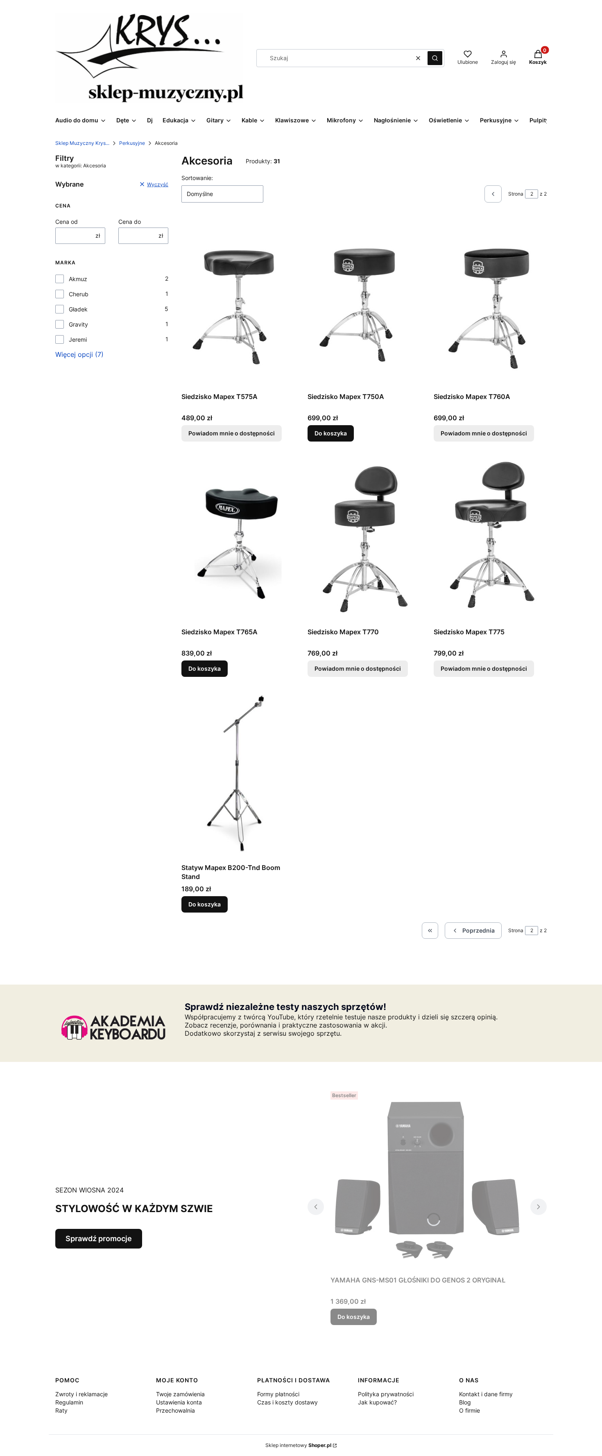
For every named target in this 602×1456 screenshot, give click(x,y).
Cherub (78, 294)
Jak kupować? (377, 1402)
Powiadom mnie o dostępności (231, 433)
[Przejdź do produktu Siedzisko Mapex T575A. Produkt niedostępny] (237, 303)
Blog (465, 1402)
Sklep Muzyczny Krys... (82, 143)
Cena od (66, 221)
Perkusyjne (132, 143)
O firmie (469, 1410)
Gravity (78, 324)
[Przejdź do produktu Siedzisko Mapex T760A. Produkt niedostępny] (490, 303)
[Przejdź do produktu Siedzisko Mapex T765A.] (237, 539)
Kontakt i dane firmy (486, 1394)
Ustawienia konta (179, 1402)
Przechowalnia (175, 1410)
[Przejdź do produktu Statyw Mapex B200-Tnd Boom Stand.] (237, 774)
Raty (61, 1410)
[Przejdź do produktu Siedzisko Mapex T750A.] (364, 303)
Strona (515, 194)
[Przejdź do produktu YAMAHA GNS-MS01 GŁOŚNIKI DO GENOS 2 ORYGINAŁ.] (427, 1180)
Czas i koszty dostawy (287, 1402)
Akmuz (78, 278)
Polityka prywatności (386, 1394)
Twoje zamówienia (180, 1394)
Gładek (78, 309)
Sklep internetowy (298, 1445)
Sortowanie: (197, 177)
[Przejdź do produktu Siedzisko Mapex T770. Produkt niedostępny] (364, 539)
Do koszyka (331, 433)
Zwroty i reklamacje (81, 1394)
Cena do (129, 221)
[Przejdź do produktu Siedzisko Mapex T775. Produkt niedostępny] (490, 539)
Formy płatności (278, 1394)
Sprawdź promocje (99, 1238)
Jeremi (78, 339)
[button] (435, 58)
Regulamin (69, 1402)
